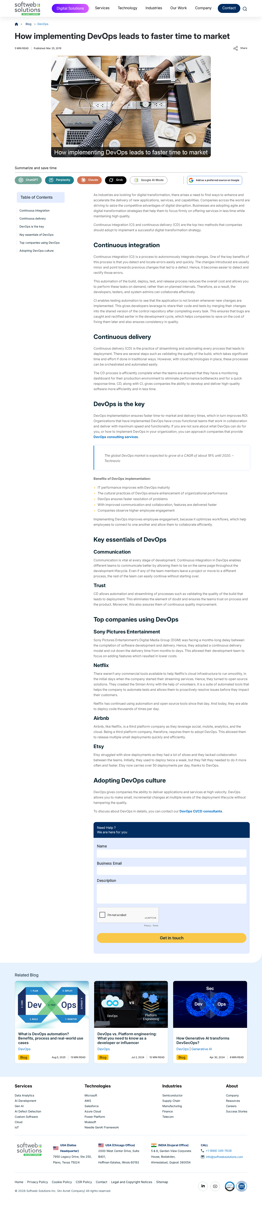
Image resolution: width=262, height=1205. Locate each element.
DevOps (42, 24)
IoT (17, 1127)
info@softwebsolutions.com (224, 1157)
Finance (167, 1111)
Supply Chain (171, 1100)
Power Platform (95, 1116)
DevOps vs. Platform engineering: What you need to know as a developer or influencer (127, 1038)
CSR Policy (84, 1182)
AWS (88, 1100)
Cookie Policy (62, 1182)
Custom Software (26, 1116)
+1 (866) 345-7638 (219, 1150)
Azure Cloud (93, 1111)
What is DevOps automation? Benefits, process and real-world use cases (50, 1038)
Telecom (168, 1116)
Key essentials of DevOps (36, 234)
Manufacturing (172, 1106)
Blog (29, 24)
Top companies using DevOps (39, 242)
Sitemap (162, 1182)
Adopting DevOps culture (36, 250)
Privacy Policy (38, 1182)
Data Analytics (24, 1095)
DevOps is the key (31, 226)
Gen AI (19, 1106)
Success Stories (236, 1111)
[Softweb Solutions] (29, 1149)
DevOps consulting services (116, 437)
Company (232, 1095)
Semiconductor (172, 1095)
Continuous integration (34, 210)
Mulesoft (90, 1122)
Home (19, 1182)
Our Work (178, 8)
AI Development (25, 1100)
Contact (229, 8)
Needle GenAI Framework (102, 1127)
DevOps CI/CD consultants (201, 811)
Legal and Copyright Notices (132, 1182)
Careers (231, 1106)
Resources (233, 1100)
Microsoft (91, 1095)
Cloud (19, 1122)
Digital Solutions (70, 8)
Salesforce (92, 1106)
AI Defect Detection (28, 1111)
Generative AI (201, 1049)
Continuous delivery (32, 218)
